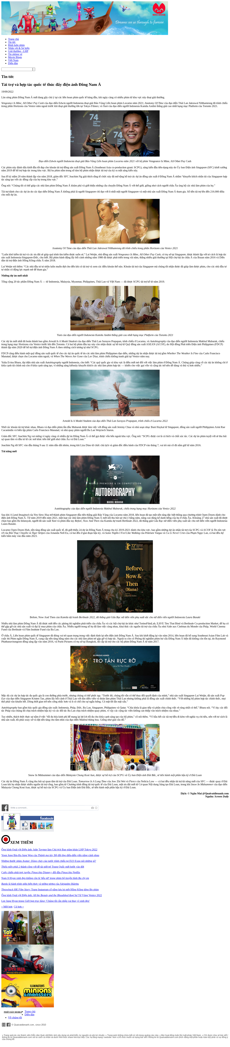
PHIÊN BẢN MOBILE (13, 1012)
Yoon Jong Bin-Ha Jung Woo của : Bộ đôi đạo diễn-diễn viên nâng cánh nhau (50, 855)
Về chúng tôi (15, 1017)
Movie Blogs (15, 57)
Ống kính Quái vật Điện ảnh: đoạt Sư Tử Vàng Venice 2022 (51, 895)
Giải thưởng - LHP (18, 51)
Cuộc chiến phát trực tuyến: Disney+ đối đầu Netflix (40, 872)
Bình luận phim (16, 45)
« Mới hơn (6, 906)
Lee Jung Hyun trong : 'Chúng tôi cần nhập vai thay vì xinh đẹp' (45, 901)
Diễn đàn (13, 63)
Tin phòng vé (15, 54)
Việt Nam (13, 60)
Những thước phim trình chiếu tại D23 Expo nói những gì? (48, 861)
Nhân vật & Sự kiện (18, 48)
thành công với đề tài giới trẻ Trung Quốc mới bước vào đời (42, 866)
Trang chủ (13, 39)
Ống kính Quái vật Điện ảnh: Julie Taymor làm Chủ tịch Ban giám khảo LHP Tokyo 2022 (49, 849)
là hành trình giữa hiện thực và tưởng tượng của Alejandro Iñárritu (40, 883)
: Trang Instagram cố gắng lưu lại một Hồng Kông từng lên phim (50, 889)
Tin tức (12, 42)
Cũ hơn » (19, 906)
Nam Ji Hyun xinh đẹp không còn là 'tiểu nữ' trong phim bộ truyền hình (45, 878)
